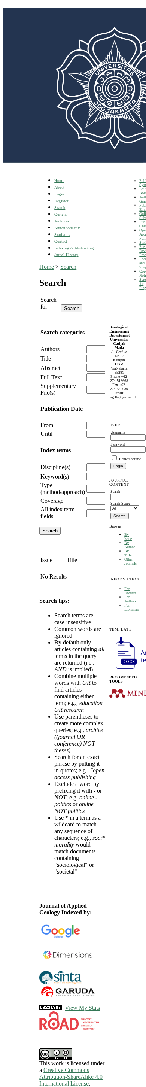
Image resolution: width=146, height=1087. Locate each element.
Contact (60, 241)
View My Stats (82, 1008)
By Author (129, 545)
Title (45, 358)
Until (46, 434)
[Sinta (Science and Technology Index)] (60, 983)
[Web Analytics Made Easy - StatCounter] (50, 1008)
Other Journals (130, 561)
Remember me (130, 459)
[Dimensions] (67, 968)
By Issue (128, 536)
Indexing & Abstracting (74, 248)
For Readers (130, 591)
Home (59, 181)
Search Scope (120, 503)
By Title (127, 553)
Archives (61, 221)
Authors (50, 349)
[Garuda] (67, 996)
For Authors (130, 599)
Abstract (50, 368)
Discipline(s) (55, 467)
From (46, 425)
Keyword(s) (54, 476)
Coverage (51, 501)
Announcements (67, 228)
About (59, 187)
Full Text (51, 377)
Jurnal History (66, 255)
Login (59, 194)
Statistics (62, 235)
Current (60, 214)
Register (61, 201)
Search (59, 208)
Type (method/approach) (62, 488)
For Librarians (131, 607)
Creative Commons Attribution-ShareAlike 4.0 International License (71, 1077)
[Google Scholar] (60, 936)
